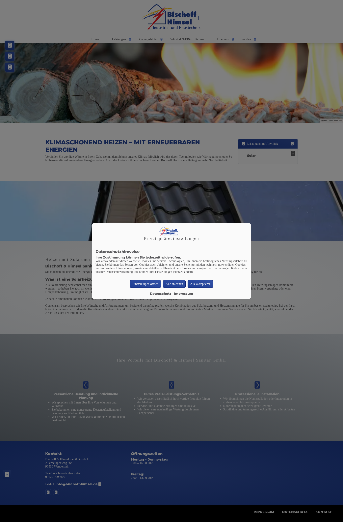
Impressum (183, 294)
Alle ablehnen (174, 284)
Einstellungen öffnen (145, 284)
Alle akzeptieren (200, 284)
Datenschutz (160, 294)
